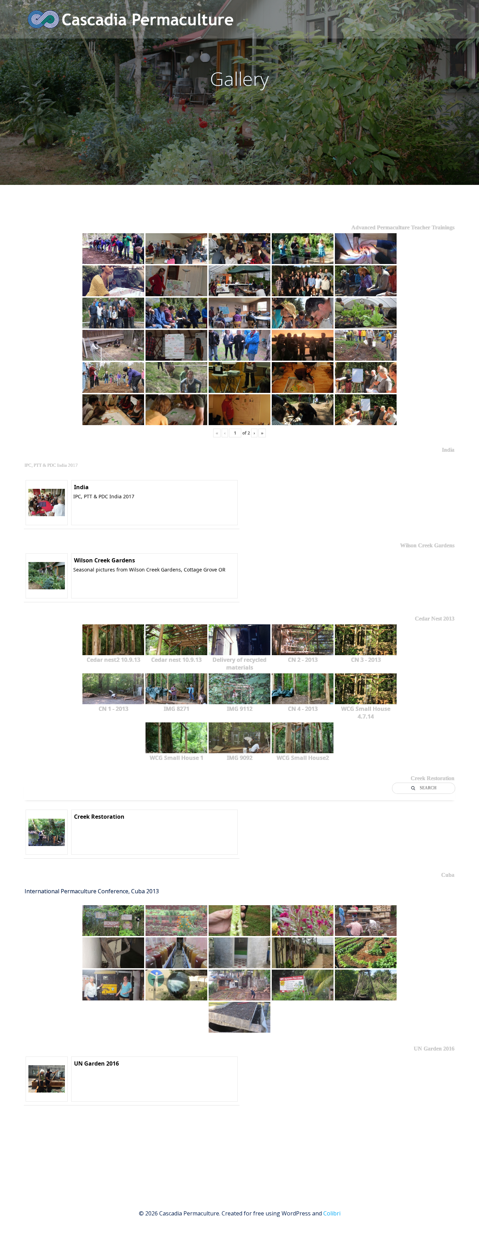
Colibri (331, 1213)
